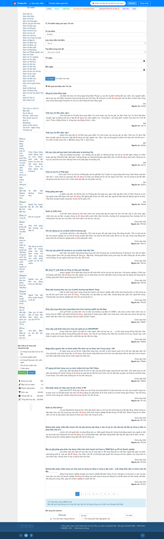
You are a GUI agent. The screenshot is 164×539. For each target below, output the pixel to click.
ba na (57, 8)
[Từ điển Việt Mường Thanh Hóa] (23, 193)
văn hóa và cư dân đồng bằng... (84, 8)
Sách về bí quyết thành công (31, 84)
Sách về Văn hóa (29, 66)
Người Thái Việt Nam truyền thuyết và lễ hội (35, 297)
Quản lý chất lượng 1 (54, 407)
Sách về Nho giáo (29, 47)
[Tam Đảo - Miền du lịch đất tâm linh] (23, 333)
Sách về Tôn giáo (29, 59)
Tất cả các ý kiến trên (28, 365)
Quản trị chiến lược (54, 211)
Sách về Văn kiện (29, 69)
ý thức (49, 8)
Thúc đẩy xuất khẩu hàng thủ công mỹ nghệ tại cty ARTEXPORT (72, 329)
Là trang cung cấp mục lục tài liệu (31, 352)
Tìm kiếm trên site (62, 78)
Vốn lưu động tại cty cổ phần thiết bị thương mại (66, 230)
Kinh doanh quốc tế (30, 118)
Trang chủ (20, 3)
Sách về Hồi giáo (29, 28)
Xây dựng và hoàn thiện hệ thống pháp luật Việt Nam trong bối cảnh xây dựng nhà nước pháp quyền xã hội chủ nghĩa (35, 254)
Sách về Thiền (28, 54)
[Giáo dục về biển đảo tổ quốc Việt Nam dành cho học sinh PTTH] (23, 316)
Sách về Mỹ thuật (29, 88)
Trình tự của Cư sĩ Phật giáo (57, 172)
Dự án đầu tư (28, 113)
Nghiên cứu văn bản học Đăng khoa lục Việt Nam (35, 281)
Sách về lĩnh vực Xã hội (32, 71)
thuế (134, 8)
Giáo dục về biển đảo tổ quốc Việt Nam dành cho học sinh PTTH (35, 316)
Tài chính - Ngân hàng (31, 127)
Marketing (26, 122)
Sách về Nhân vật (29, 45)
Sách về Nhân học (30, 42)
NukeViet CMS (130, 526)
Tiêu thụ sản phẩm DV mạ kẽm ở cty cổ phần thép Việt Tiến (70, 250)
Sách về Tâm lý (28, 97)
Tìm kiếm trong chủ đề (54, 49)
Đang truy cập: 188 (26, 526)
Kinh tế (25, 120)
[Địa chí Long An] (23, 217)
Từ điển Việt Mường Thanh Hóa (35, 193)
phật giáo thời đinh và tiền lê (109, 8)
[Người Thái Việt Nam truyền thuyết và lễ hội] (23, 297)
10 (114, 494)
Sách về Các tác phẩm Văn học (33, 94)
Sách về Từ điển (29, 76)
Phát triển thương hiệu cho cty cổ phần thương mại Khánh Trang (72, 289)
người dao (66, 8)
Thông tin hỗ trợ (139, 13)
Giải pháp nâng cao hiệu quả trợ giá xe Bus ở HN (66, 388)
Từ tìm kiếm (50, 31)
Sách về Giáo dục (29, 26)
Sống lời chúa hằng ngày (56, 93)
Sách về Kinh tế (29, 81)
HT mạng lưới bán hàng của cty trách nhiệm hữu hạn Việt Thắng (72, 368)
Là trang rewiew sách (28, 357)
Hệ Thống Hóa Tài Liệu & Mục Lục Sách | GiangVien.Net (96, 526)
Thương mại (27, 130)
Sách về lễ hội (28, 18)
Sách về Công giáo (30, 21)
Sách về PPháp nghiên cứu (33, 52)
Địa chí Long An (34, 216)
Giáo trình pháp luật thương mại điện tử (35, 228)
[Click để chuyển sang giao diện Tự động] (21, 535)
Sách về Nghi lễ (29, 40)
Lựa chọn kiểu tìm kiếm (55, 40)
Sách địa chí (27, 14)
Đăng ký (132, 3)
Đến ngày (49, 66)
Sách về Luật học (29, 35)
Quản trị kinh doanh (30, 125)
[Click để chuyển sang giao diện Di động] (31, 535)
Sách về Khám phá (30, 90)
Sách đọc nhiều (36, 3)
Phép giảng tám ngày (54, 191)
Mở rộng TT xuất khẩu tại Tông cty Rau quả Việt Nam (67, 270)
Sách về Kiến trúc (29, 78)
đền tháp (126, 8)
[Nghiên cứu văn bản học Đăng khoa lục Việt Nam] (23, 281)
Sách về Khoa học (30, 30)
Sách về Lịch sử (29, 33)
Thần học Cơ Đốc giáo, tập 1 (57, 132)
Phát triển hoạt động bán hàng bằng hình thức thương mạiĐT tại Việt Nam (76, 309)
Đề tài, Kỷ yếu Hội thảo (31, 23)
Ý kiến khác (24, 368)
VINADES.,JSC (66, 528)
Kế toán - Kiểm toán (30, 115)
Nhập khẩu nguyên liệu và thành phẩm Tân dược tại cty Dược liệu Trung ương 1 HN (80, 348)
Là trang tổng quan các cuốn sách (31, 361)
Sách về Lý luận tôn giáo (32, 38)
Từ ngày (48, 58)
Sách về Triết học (29, 61)
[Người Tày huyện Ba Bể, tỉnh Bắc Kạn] (23, 206)
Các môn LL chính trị (31, 108)
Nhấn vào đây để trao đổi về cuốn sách (109, 3)
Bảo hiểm (26, 110)
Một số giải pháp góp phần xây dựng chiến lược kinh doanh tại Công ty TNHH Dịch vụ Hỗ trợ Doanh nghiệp (90, 449)
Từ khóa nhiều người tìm (57, 3)
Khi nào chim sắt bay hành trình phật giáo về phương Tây (69, 152)
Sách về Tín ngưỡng (30, 57)
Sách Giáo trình (29, 100)
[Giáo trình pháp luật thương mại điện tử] (23, 228)
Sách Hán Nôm (28, 16)
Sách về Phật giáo (30, 50)
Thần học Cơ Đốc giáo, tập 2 (57, 113)
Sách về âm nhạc (29, 73)
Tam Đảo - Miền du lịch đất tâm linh (35, 333)
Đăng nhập (144, 3)
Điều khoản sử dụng (82, 528)
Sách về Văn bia (29, 64)
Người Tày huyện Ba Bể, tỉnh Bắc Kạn (35, 206)
